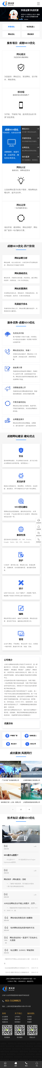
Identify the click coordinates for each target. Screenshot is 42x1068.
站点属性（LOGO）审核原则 (22, 950)
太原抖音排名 (8, 1057)
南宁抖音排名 (7, 1049)
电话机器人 (31, 27)
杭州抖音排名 (14, 1051)
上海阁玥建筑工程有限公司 (31, 780)
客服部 (29, 1022)
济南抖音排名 (18, 1057)
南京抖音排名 (11, 1054)
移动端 (21, 92)
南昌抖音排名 (4, 1051)
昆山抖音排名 (10, 1046)
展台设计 (14, 744)
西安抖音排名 (37, 1057)
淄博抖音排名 (19, 1046)
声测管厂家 (13, 735)
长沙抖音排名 (21, 1054)
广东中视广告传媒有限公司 (10, 780)
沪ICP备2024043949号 (9, 1009)
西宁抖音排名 (4, 1059)
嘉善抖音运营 (12, 1043)
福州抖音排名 (35, 1049)
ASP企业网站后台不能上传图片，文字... (20, 903)
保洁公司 (33, 744)
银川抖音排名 (16, 1049)
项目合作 (17, 1019)
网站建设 (21, 54)
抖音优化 (11, 27)
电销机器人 (33, 735)
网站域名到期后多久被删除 (21, 918)
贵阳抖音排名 (33, 1051)
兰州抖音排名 (14, 1059)
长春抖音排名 (33, 1059)
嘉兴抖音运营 (21, 1043)
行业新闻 (5, 1019)
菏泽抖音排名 (29, 1046)
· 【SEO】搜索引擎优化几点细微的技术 (16, 972)
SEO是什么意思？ (11, 855)
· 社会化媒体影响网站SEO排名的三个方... (17, 968)
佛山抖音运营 (31, 1043)
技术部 (29, 1016)
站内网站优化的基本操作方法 (22, 928)
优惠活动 (5, 1022)
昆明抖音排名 (23, 1051)
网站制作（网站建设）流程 (15, 879)
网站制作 (30, 34)
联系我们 (17, 1022)
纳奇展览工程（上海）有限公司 (11, 802)
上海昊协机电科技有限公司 (31, 802)
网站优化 (11, 34)
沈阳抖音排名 (23, 1059)
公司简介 (17, 1016)
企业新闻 (5, 1016)
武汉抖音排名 (30, 1054)
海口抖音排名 (26, 1049)
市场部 (29, 1019)
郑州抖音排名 (27, 1057)
